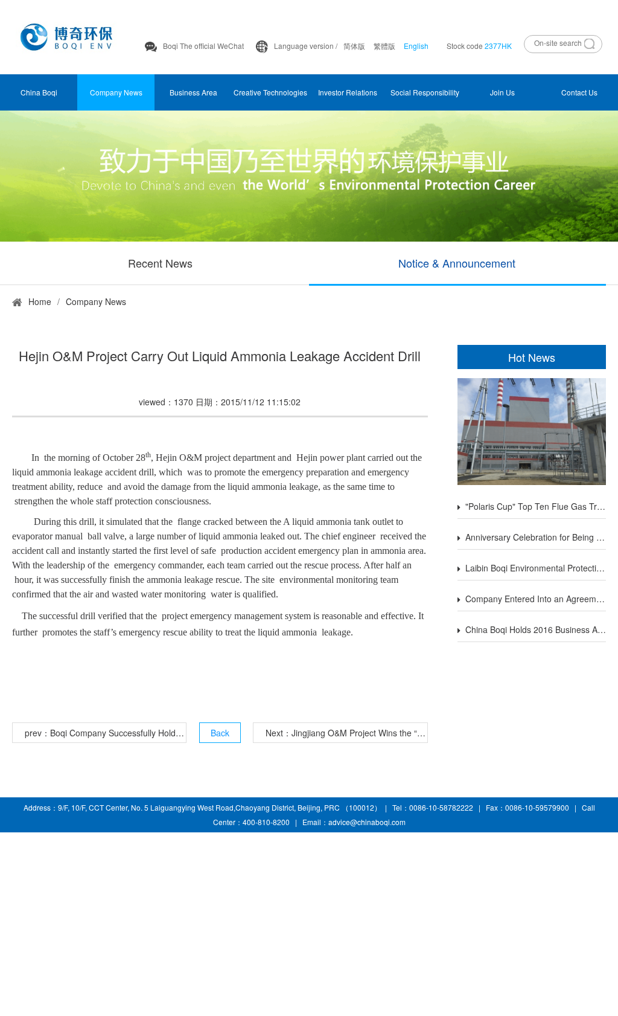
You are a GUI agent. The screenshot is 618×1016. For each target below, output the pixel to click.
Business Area (193, 92)
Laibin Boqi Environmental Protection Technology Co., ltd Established (535, 568)
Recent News (160, 263)
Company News (116, 92)
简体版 (354, 45)
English (416, 45)
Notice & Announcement (456, 263)
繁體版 (384, 45)
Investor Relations (347, 92)
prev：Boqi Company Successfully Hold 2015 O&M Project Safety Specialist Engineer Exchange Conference (105, 733)
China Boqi (39, 92)
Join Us (502, 92)
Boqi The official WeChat (203, 45)
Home (39, 301)
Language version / (305, 45)
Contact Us (579, 92)
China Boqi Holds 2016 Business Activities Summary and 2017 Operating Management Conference (535, 629)
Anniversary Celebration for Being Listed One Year (535, 537)
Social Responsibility (424, 92)
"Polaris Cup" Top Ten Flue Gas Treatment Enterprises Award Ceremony (535, 506)
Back (220, 733)
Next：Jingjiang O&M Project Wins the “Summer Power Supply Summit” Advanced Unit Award (346, 733)
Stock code (479, 45)
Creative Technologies (270, 92)
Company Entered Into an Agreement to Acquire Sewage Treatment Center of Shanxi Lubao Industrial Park (535, 599)
